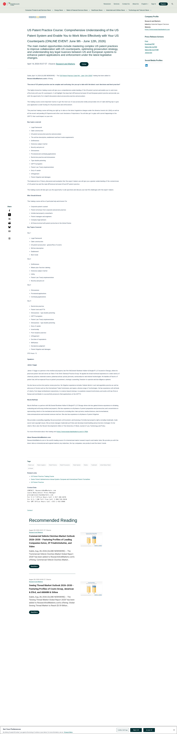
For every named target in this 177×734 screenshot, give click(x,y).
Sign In (153, 4)
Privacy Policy (68, 732)
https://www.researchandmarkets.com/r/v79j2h (72, 432)
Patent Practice (53, 465)
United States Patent (105, 465)
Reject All (136, 730)
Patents (86, 465)
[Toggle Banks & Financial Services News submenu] (89, 10)
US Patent (30, 468)
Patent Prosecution (65, 465)
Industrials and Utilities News (115, 10)
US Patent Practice (37, 482)
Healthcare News (97, 10)
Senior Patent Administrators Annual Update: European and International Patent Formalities (60, 479)
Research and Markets (65, 64)
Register (163, 4)
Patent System (77, 465)
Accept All (149, 730)
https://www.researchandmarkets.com (157, 29)
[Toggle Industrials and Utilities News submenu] (127, 10)
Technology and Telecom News (139, 10)
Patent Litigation (41, 465)
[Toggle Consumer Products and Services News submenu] (53, 10)
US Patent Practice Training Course (42, 476)
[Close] (174, 730)
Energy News (58, 10)
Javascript (148, 53)
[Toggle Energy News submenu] (65, 10)
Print (146, 41)
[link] (107, 4)
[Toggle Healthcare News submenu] (104, 10)
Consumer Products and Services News (38, 10)
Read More (34, 566)
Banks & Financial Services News (77, 10)
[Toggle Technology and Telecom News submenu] (151, 10)
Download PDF (150, 44)
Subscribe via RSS (151, 47)
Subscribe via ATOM (151, 50)
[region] (88, 730)
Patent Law (31, 465)
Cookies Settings (123, 730)
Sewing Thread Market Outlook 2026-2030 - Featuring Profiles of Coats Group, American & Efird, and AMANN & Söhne (51, 589)
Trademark (94, 465)
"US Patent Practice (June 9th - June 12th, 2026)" (76, 76)
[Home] (11, 4)
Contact (30, 510)
